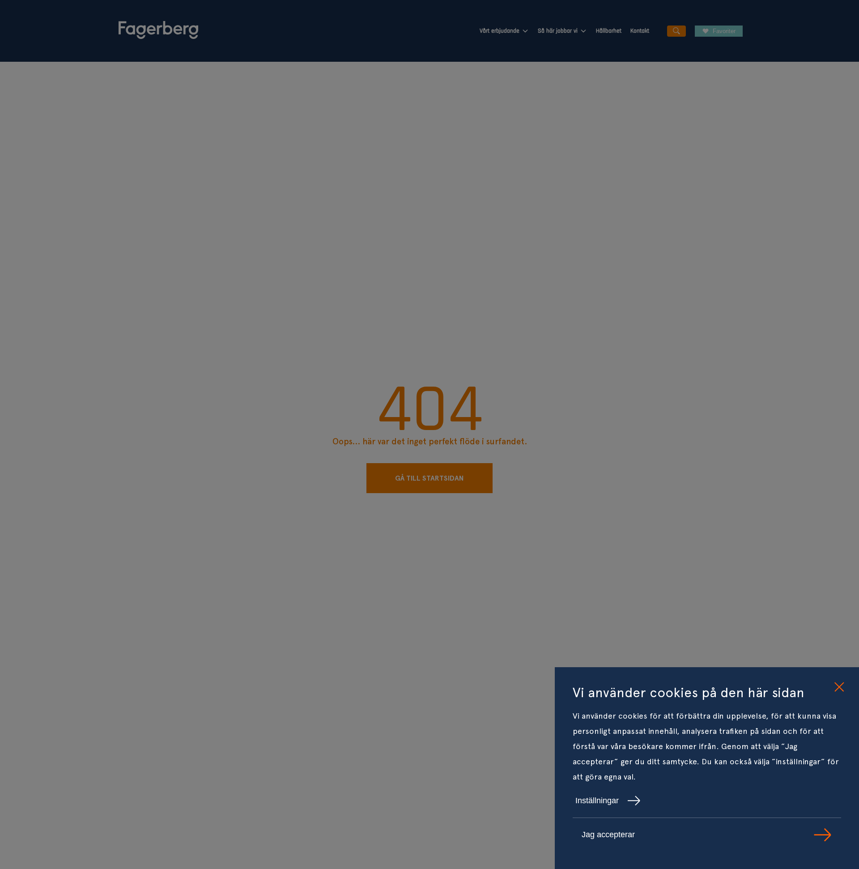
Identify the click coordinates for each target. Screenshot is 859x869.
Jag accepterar (608, 834)
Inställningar (597, 800)
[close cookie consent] (839, 687)
